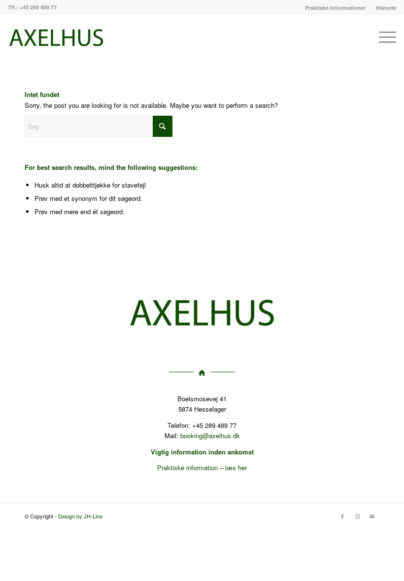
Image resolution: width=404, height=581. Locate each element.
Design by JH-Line (80, 516)
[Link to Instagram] (357, 516)
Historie (386, 7)
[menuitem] (335, 7)
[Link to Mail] (372, 516)
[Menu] (382, 37)
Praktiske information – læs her (202, 467)
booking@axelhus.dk (210, 435)
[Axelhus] (56, 37)
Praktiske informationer (335, 7)
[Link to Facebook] (342, 516)
